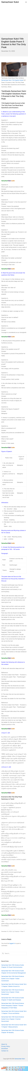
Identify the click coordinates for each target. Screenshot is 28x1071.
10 (6, 1070)
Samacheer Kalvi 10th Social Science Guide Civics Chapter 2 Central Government (12, 1019)
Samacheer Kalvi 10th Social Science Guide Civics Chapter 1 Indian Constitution (12, 979)
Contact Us (4, 1051)
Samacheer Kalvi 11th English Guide (12, 80)
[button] (14, 1068)
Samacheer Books (16, 1069)
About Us (4, 1044)
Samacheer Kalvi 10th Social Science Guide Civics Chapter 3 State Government (12, 992)
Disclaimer (4, 1048)
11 (9, 1070)
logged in (12, 943)
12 (12, 1070)
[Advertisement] (14, 19)
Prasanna (16, 931)
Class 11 (22, 931)
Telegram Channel (20, 1070)
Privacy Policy (5, 1046)
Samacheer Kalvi (20, 1058)
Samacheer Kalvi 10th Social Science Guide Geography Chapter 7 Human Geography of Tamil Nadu (12, 1006)
